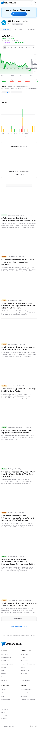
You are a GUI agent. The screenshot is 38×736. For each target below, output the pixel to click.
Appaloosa (24, 677)
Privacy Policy (25, 693)
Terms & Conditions (27, 690)
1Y (26, 47)
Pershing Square (26, 680)
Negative (27, 185)
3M (15, 47)
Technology (5, 92)
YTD (22, 47)
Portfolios (4, 654)
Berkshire (24, 673)
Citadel (23, 657)
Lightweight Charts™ (28, 635)
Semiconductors (16, 92)
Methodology (5, 699)
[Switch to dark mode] (35, 726)
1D (5, 47)
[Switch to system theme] (30, 726)
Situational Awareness (28, 664)
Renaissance (25, 661)
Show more (32, 88)
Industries (4, 677)
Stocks (3, 667)
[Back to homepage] (9, 2)
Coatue (23, 667)
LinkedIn (4, 719)
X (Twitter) (4, 715)
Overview (6, 29)
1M (12, 47)
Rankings (4, 680)
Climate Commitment (28, 699)
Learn (3, 696)
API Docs (4, 690)
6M (19, 47)
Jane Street (24, 654)
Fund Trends (18, 29)
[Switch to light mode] (33, 726)
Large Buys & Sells (7, 664)
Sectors (3, 673)
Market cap (17, 24)
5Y (29, 47)
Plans (3, 693)
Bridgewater (25, 670)
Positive (10, 185)
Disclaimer (24, 696)
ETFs (2, 670)
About (3, 712)
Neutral (19, 185)
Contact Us (4, 709)
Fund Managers (6, 657)
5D (8, 47)
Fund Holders (31, 29)
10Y (33, 47)
